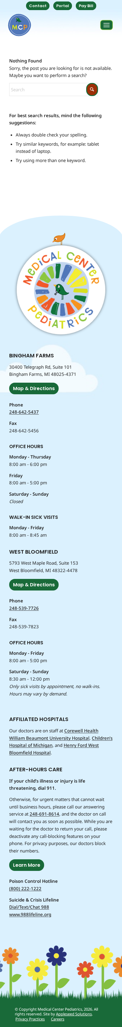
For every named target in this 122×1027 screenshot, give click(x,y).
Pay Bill (86, 6)
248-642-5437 (24, 412)
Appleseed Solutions (74, 1014)
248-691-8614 (44, 814)
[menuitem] (38, 5)
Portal (62, 6)
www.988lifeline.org (30, 914)
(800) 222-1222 (25, 888)
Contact (37, 6)
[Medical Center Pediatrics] (19, 25)
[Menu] (106, 25)
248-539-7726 (24, 608)
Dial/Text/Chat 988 (29, 907)
